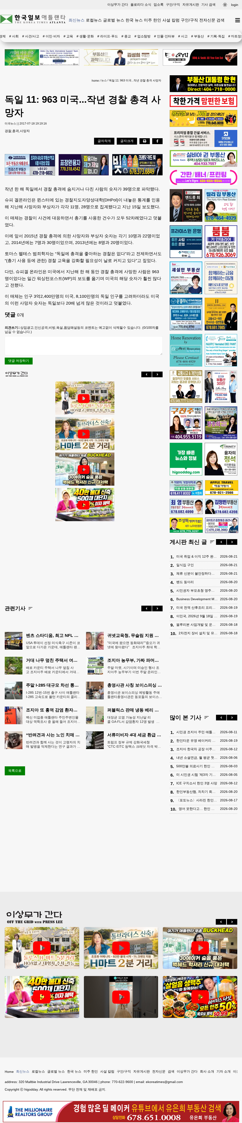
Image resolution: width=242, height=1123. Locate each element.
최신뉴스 (77, 20)
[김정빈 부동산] (221, 506)
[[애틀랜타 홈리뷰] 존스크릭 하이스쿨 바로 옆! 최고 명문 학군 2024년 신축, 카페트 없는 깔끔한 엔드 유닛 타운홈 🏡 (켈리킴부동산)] (121, 997)
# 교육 (68, 36)
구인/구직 (173, 4)
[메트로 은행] (221, 278)
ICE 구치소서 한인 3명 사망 (196, 783)
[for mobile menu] (237, 20)
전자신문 (207, 20)
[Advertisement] (84, 559)
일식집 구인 (185, 565)
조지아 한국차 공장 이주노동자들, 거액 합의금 (197, 749)
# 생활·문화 (85, 36)
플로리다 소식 (140, 4)
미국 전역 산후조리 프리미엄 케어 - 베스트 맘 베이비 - (197, 607)
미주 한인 (152, 20)
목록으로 (15, 770)
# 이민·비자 (51, 36)
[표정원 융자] (84, 165)
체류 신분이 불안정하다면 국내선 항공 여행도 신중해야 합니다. (197, 573)
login (234, 5)
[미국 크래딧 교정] (137, 165)
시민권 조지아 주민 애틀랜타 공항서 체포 (197, 732)
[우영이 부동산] (203, 126)
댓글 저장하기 (18, 361)
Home (9, 1072)
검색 (220, 20)
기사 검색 (208, 4)
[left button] (146, 374)
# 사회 (14, 36)
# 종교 (126, 36)
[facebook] (157, 141)
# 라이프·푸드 (107, 36)
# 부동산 (197, 36)
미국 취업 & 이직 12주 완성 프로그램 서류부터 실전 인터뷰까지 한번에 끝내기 (197, 556)
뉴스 (104, 80)
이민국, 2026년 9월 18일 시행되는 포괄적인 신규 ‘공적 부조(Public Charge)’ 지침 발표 (197, 616)
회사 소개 (207, 1071)
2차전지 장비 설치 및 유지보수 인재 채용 (198, 633)
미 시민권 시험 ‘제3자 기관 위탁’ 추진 (197, 775)
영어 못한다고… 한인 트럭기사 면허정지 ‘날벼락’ (198, 809)
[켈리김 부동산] (221, 205)
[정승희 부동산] (221, 422)
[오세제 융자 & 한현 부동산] (203, 91)
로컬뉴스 (94, 20)
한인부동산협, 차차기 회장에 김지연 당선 (197, 792)
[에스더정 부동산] (221, 386)
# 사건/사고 (30, 36)
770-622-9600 (122, 1082)
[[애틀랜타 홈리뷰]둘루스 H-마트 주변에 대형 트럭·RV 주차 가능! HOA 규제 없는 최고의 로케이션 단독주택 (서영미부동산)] (83, 398)
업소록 (159, 4)
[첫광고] (42, 57)
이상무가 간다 (117, 4)
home (95, 80)
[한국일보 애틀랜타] (33, 20)
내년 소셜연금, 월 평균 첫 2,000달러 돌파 (197, 757)
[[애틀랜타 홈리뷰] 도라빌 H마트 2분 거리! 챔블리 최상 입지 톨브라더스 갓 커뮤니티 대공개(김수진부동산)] (83, 434)
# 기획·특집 (216, 36)
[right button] (157, 374)
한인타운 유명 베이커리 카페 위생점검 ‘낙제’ (197, 740)
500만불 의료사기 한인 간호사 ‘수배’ (197, 766)
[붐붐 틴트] (221, 241)
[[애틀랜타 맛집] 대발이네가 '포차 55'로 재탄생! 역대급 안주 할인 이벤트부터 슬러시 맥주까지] (200, 997)
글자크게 (127, 141)
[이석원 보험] (203, 106)
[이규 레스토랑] (200, 57)
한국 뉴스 (134, 20)
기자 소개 (223, 1071)
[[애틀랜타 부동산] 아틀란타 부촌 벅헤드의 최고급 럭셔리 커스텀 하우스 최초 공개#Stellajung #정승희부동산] (83, 469)
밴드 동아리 (185, 582)
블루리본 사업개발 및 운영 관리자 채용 (197, 624)
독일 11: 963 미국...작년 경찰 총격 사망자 (135, 80)
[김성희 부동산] (121, 57)
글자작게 (104, 141)
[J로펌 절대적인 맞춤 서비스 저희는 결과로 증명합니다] (186, 386)
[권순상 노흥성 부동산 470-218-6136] (30, 165)
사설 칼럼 (171, 20)
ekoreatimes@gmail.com (164, 1082)
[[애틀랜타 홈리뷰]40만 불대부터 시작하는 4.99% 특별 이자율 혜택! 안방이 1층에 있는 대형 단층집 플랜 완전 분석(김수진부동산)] (83, 505)
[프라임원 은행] (186, 241)
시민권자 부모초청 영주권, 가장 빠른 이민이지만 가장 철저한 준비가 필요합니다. (197, 590)
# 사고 (183, 36)
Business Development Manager (197, 599)
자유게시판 (190, 4)
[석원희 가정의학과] (186, 488)
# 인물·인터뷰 (164, 36)
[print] (144, 141)
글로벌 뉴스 (113, 20)
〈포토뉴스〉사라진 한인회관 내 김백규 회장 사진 (197, 800)
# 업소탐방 (142, 36)
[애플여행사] (221, 487)
